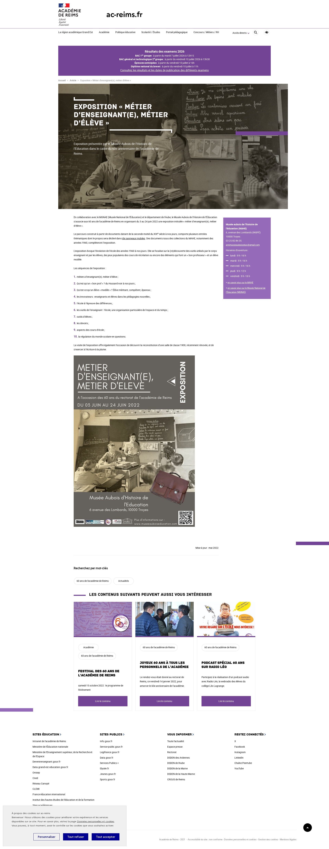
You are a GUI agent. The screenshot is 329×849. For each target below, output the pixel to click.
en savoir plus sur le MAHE (240, 282)
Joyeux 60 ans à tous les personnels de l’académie (164, 665)
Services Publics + (109, 763)
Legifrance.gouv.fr (109, 752)
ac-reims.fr (124, 14)
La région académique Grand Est (75, 32)
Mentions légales (288, 839)
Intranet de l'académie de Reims (49, 741)
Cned (35, 778)
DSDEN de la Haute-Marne (181, 774)
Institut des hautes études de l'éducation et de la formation (63, 799)
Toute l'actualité (175, 741)
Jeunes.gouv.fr (108, 774)
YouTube (239, 768)
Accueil (62, 80)
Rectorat (171, 752)
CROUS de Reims (176, 779)
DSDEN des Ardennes (178, 757)
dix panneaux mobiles (133, 238)
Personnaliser (46, 837)
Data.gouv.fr (106, 757)
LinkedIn (238, 757)
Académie (104, 32)
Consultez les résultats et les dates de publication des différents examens (164, 70)
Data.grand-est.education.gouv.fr (50, 767)
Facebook (239, 746)
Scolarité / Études (150, 32)
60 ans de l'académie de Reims (93, 580)
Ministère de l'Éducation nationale (50, 746)
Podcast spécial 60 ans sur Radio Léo (223, 665)
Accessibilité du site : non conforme (205, 839)
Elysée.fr (104, 768)
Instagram (240, 752)
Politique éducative (125, 32)
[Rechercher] (256, 32)
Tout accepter (105, 837)
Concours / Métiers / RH (206, 32)
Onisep (36, 772)
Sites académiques (42, 805)
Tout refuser (75, 837)
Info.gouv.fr (106, 741)
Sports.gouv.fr (107, 779)
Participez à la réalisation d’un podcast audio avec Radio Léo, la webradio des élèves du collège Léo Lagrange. (225, 681)
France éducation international (49, 794)
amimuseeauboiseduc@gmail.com (243, 244)
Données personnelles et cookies (95, 821)
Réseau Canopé (41, 783)
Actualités (123, 580)
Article (73, 80)
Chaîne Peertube (243, 763)
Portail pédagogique (176, 32)
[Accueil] (75, 14)
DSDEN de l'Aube (176, 763)
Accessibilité (267, 32)
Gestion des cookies (268, 839)
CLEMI (36, 788)
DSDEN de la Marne (177, 768)
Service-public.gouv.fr (111, 746)
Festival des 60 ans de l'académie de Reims (98, 673)
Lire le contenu (103, 701)
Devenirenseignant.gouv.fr (46, 761)
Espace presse (174, 746)
